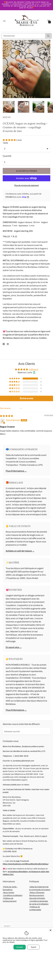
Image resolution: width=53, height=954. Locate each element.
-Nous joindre (8, 893)
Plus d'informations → (16, 471)
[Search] (48, 35)
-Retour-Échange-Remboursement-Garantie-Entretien (37, 895)
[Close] (50, 930)
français (7, 926)
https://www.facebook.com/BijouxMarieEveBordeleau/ (26, 864)
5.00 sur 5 (33, 369)
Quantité (7, 156)
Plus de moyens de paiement (26, 185)
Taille (5, 143)
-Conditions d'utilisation (12, 895)
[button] (9, 140)
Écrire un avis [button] (26, 398)
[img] (6, 416)
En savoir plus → (14, 647)
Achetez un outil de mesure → (20, 551)
